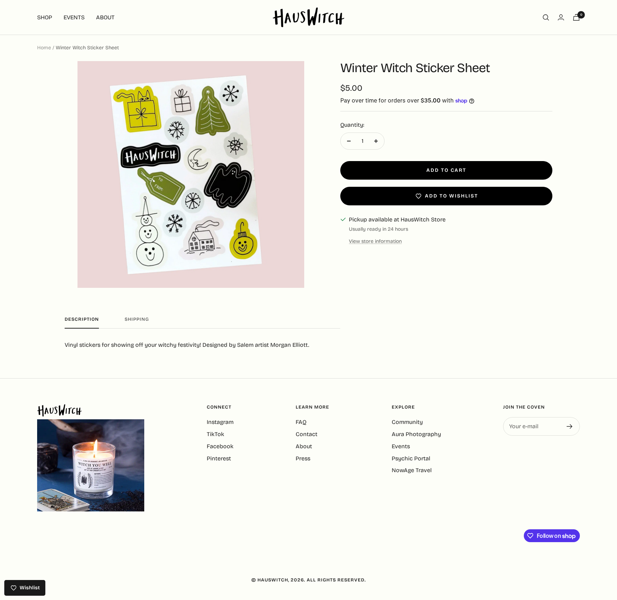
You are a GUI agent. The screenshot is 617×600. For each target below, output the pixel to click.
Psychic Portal (411, 458)
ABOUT (105, 17)
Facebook (220, 446)
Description (82, 319)
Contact (306, 434)
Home (44, 48)
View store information (375, 241)
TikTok (215, 434)
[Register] (570, 426)
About (304, 446)
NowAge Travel (412, 470)
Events (401, 446)
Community (407, 422)
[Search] (546, 17)
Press (303, 458)
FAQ (301, 422)
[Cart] (576, 17)
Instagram (220, 422)
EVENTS (74, 17)
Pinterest (219, 458)
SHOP (44, 17)
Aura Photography (416, 434)
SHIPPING (137, 319)
